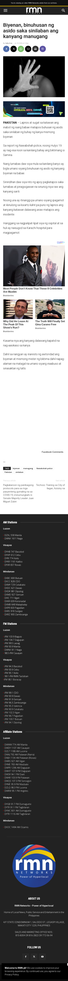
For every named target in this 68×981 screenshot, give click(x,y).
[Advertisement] (34, 410)
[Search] (63, 10)
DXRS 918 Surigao (14, 611)
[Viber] (43, 49)
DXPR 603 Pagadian (14, 607)
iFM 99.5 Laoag (12, 643)
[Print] (35, 49)
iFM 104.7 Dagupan (14, 639)
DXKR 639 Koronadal (15, 601)
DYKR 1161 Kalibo (13, 561)
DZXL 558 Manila (13, 535)
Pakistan (8, 472)
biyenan (16, 468)
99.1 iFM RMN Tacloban (16, 676)
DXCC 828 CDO (12, 581)
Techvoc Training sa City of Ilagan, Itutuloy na (50, 487)
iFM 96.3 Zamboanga (15, 702)
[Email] (28, 49)
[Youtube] (42, 957)
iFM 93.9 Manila (12, 646)
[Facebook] (6, 49)
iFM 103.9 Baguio (13, 636)
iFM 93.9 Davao (12, 696)
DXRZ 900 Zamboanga (16, 614)
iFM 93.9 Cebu (12, 669)
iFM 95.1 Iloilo (11, 672)
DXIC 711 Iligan (12, 597)
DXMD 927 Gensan (14, 594)
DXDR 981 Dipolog (14, 591)
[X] (13, 49)
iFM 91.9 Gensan (13, 699)
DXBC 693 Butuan (14, 578)
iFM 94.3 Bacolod (13, 666)
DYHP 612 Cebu (13, 554)
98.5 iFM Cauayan (13, 653)
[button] (5, 10)
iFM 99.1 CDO (11, 692)
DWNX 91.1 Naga (13, 649)
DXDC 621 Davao (13, 587)
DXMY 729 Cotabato (15, 584)
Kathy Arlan (8, 43)
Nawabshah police (45, 468)
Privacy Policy (12, 974)
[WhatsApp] (21, 49)
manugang (28, 468)
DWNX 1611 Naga (13, 538)
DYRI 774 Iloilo (12, 558)
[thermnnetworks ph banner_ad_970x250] (34, 109)
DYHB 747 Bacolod (14, 551)
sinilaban (19, 472)
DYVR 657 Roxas (13, 564)
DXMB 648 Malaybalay (16, 604)
